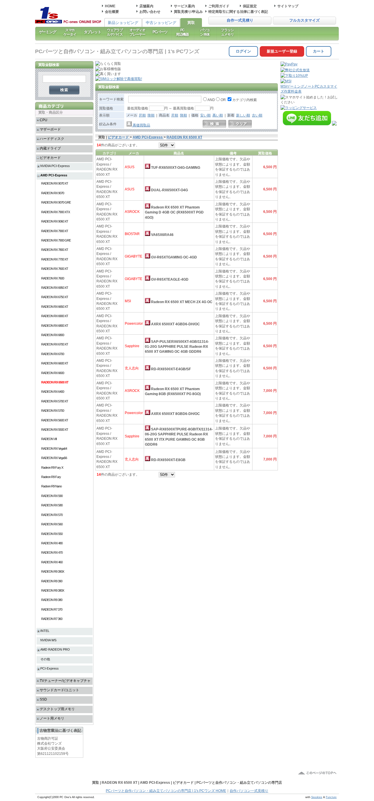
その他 (45, 659)
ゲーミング (47, 32)
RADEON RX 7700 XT (54, 259)
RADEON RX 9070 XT (54, 183)
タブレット (92, 32)
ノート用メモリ (52, 718)
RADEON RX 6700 (52, 354)
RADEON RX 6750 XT (54, 297)
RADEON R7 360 (51, 619)
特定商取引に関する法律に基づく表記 (238, 11)
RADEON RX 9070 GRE (56, 202)
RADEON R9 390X (52, 571)
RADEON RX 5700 (52, 410)
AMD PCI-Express (53, 175)
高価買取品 (141, 125)
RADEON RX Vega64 (54, 448)
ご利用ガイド (218, 6)
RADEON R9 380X (52, 590)
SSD (43, 699)
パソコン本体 (204, 32)
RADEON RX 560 (52, 524)
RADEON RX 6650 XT (54, 306)
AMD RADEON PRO (55, 649)
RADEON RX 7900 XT (54, 231)
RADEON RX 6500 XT (54, 382)
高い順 (217, 115)
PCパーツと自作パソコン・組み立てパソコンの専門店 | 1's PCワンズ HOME (166, 791)
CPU (43, 120)
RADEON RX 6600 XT (54, 363)
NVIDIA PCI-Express (55, 166)
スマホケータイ (69, 32)
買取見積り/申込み (188, 11)
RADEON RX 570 (52, 515)
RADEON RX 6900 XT (54, 316)
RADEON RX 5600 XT (54, 420)
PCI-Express (49, 668)
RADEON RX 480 (52, 543)
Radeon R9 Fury (51, 477)
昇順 (142, 115)
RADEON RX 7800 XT (54, 249)
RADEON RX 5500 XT (54, 429)
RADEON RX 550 (52, 534)
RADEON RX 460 (52, 562)
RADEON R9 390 (51, 581)
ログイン (243, 51)
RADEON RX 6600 (52, 373)
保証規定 (250, 6)
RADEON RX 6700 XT (54, 344)
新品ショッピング (123, 22)
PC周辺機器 (182, 32)
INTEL (44, 631)
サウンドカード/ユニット (59, 690)
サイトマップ (287, 6)
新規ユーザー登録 (282, 51)
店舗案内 (146, 6)
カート (318, 51)
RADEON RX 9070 (52, 193)
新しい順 (243, 115)
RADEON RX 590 (52, 496)
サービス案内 (184, 6)
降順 (151, 115)
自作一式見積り (240, 20)
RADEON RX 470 (52, 552)
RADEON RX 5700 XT (54, 401)
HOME (110, 6)
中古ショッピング (161, 22)
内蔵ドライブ (50, 148)
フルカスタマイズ (304, 20)
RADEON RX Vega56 (54, 458)
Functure (331, 797)
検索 (64, 90)
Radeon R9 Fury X (52, 467)
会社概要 (112, 11)
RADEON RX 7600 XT (54, 268)
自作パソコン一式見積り (249, 791)
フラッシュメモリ (227, 32)
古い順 (257, 115)
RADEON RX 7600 (52, 278)
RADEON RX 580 (52, 505)
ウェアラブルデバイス (115, 32)
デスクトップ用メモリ (57, 709)
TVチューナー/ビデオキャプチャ (65, 680)
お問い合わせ (149, 11)
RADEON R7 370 (51, 609)
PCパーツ (160, 32)
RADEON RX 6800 (52, 335)
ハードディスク (52, 138)
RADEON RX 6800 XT (54, 325)
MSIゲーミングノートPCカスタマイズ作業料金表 (308, 88)
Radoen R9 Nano (51, 486)
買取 (191, 22)
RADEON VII (49, 439)
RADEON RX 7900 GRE (56, 240)
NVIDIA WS (48, 640)
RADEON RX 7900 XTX (55, 212)
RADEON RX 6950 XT (54, 287)
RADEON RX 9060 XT (54, 221)
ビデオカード (50, 157)
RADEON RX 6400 (52, 391)
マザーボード (50, 129)
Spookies (316, 797)
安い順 (205, 115)
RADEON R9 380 (51, 600)
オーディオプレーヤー (137, 32)
